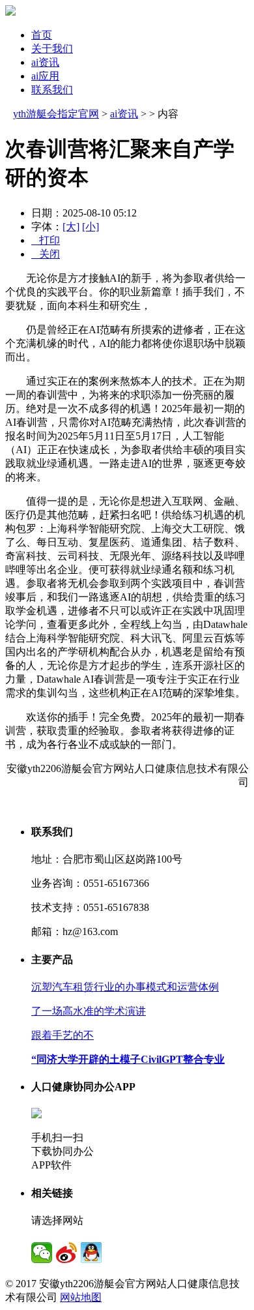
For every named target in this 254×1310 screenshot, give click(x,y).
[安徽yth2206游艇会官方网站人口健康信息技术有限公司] (10, 12)
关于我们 (52, 48)
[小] (90, 226)
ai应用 (45, 76)
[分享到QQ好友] (91, 1252)
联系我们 (52, 89)
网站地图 (81, 1297)
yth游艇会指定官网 (56, 113)
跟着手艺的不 (62, 1035)
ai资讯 (45, 62)
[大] (71, 226)
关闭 (45, 254)
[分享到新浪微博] (66, 1252)
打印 (45, 240)
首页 (41, 34)
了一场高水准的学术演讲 (88, 1011)
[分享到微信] (41, 1252)
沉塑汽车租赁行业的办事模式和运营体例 (125, 986)
